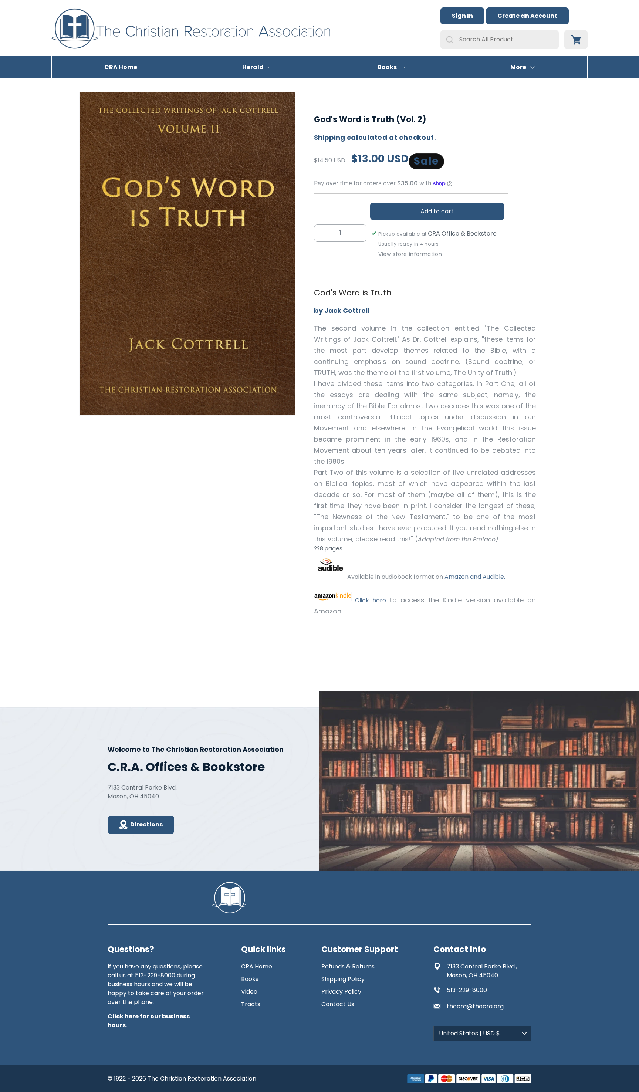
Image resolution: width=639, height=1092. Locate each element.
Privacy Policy (341, 991)
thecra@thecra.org (475, 1006)
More (518, 67)
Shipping (329, 137)
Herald (253, 67)
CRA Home (120, 67)
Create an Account (527, 15)
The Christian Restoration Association (202, 1078)
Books (387, 67)
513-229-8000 (467, 990)
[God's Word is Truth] (330, 576)
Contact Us (337, 1004)
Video (249, 991)
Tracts (250, 1004)
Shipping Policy (343, 979)
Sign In (462, 15)
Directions (146, 824)
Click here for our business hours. (149, 1021)
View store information (410, 254)
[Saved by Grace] (387, 600)
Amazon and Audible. (474, 576)
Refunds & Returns (348, 966)
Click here (369, 600)
